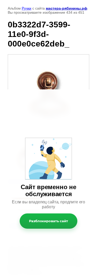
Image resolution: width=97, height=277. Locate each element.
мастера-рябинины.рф (66, 8)
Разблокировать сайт (48, 221)
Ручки (26, 8)
